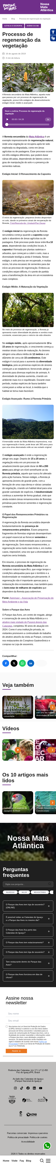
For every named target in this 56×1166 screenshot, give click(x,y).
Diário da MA (33, 26)
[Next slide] (52, 707)
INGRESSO (10, 892)
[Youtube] (40, 1088)
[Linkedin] (34, 1088)
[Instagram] (15, 1088)
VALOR (24, 892)
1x (48, 119)
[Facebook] (5, 663)
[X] (14, 663)
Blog (13, 19)
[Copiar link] (41, 663)
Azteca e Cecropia (13, 26)
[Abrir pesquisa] (42, 1160)
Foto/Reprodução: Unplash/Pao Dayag (27, 223)
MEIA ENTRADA (40, 892)
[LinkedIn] (30, 663)
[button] (28, 906)
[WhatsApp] (22, 663)
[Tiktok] (22, 1088)
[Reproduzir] (7, 119)
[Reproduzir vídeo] (18, 750)
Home (4, 19)
